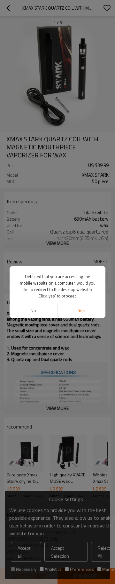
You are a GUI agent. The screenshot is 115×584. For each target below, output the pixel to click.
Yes (81, 310)
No (33, 310)
